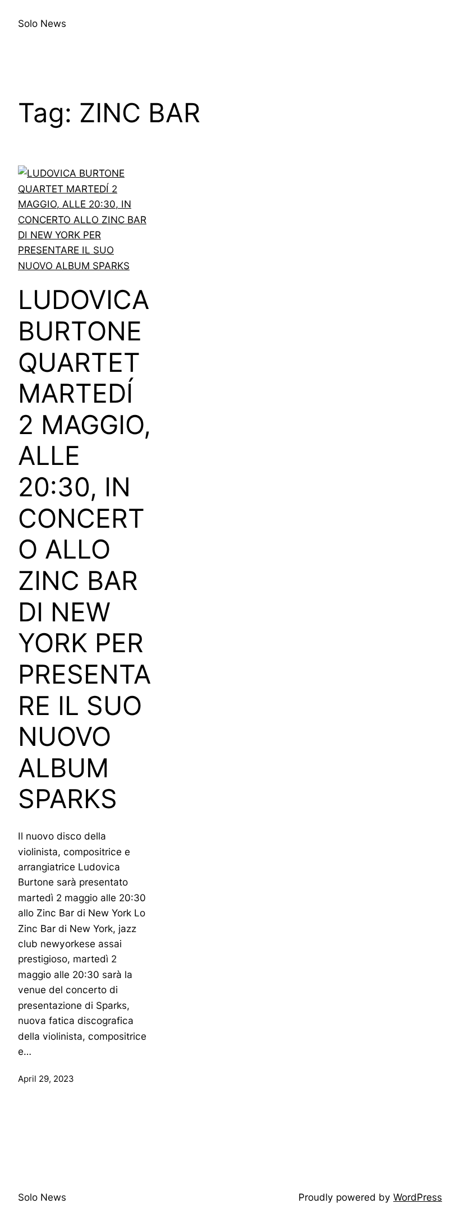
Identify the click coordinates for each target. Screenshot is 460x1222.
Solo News (42, 23)
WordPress (417, 1197)
